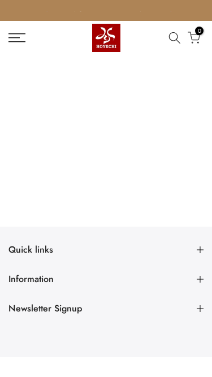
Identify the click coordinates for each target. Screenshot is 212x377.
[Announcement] (106, 10)
